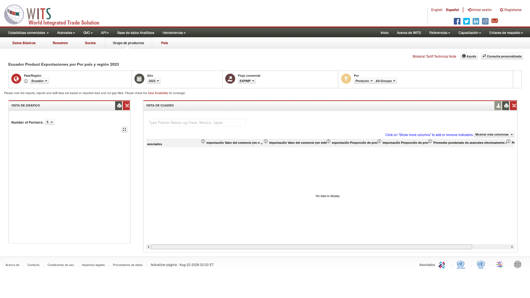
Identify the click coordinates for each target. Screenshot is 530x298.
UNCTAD (461, 264)
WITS (55, 14)
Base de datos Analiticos (135, 32)
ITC (442, 264)
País (164, 42)
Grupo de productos (128, 42)
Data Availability (158, 93)
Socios (90, 42)
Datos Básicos (24, 42)
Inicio (385, 32)
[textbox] (197, 122)
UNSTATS (480, 264)
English (436, 9)
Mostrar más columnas (492, 134)
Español (452, 9)
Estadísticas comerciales (27, 32)
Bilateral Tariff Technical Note (434, 56)
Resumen (60, 42)
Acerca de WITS (409, 32)
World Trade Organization (499, 264)
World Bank (518, 264)
